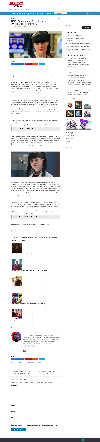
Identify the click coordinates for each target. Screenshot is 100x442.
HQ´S (67, 157)
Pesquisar (68, 25)
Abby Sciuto (23, 362)
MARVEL (32, 13)
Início (13, 13)
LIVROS (67, 163)
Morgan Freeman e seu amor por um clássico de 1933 (77, 46)
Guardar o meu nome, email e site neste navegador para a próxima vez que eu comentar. (34, 425)
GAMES (67, 154)
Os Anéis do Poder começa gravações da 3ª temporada (78, 43)
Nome (13, 405)
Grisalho (85, 128)
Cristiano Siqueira (16, 26)
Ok (83, 439)
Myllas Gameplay (72, 128)
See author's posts (29, 346)
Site (12, 417)
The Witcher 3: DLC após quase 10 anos (74, 35)
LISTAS (67, 160)
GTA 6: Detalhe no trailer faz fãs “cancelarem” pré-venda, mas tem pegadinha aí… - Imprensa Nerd (79, 82)
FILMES (67, 151)
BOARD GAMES (69, 139)
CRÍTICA (68, 141)
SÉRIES (13, 18)
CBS (29, 362)
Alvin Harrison (71, 75)
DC (28, 13)
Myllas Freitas (78, 115)
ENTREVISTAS (69, 148)
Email (13, 411)
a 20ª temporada (22, 82)
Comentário (14, 385)
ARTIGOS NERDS (21, 13)
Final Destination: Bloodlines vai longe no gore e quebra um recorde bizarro (78, 64)
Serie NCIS (38, 362)
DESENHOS (68, 145)
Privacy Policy (49, 13)
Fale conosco (39, 13)
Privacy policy (78, 439)
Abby (16, 362)
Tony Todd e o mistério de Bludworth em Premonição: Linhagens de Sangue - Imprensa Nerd (78, 60)
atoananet (70, 115)
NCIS (32, 362)
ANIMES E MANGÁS (70, 135)
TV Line (17, 231)
